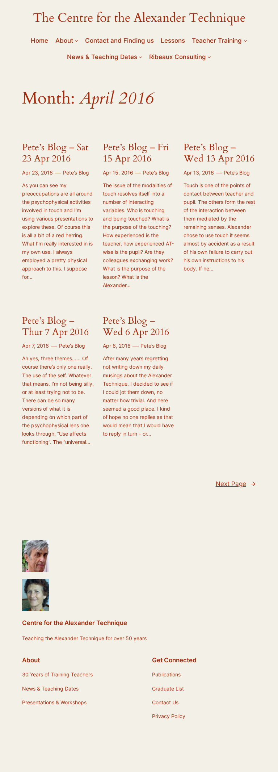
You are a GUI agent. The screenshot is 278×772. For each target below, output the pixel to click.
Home (39, 40)
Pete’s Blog (76, 172)
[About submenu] (76, 40)
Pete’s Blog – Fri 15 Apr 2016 (136, 153)
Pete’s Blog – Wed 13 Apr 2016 (219, 153)
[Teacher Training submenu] (245, 40)
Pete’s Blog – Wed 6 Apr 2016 (136, 326)
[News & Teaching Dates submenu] (140, 57)
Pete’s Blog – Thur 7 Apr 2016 (55, 326)
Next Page (236, 483)
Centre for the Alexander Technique (74, 622)
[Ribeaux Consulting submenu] (209, 57)
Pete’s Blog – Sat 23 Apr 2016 (55, 153)
